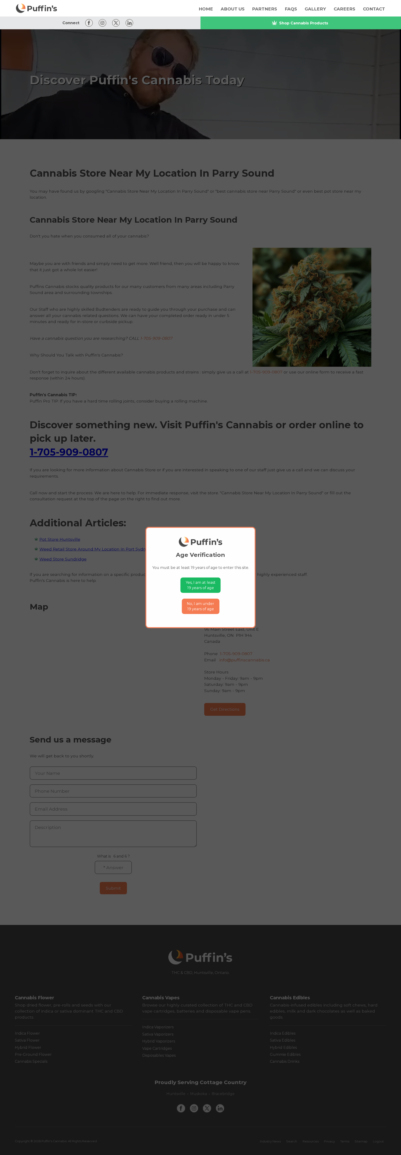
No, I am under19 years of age (200, 606)
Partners (264, 9)
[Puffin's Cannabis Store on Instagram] (101, 23)
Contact (374, 9)
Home (206, 9)
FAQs (291, 9)
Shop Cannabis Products (303, 23)
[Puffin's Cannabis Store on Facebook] (88, 23)
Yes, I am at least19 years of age (201, 585)
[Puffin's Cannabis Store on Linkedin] (128, 23)
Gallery (315, 9)
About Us (233, 9)
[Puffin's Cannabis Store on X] (115, 23)
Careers (344, 9)
